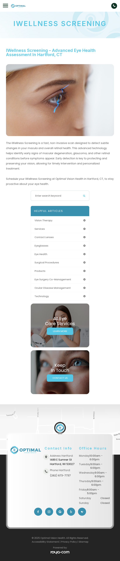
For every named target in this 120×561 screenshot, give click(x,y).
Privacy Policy (69, 541)
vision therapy (43, 220)
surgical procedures (47, 262)
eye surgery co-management (53, 279)
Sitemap (83, 541)
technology (42, 296)
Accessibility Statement (45, 541)
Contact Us (60, 378)
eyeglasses (41, 245)
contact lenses (44, 237)
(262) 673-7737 (60, 475)
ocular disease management (53, 288)
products (40, 271)
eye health (41, 254)
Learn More (60, 331)
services (40, 229)
